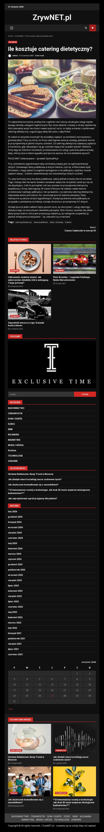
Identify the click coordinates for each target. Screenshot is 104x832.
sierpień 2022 (15, 596)
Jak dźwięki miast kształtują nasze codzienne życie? (35, 479)
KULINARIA (13, 42)
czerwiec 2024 (15, 538)
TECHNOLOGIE (15, 455)
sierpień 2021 (15, 644)
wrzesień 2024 (15, 527)
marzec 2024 (14, 554)
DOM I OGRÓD (15, 418)
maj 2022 (12, 612)
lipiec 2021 (13, 649)
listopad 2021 (15, 633)
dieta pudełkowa (41, 222)
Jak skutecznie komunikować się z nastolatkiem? (33, 484)
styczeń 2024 (15, 559)
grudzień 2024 (15, 517)
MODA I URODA (16, 445)
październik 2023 (16, 569)
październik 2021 (16, 638)
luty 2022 (12, 628)
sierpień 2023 (15, 580)
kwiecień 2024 (15, 548)
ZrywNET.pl (52, 17)
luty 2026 (12, 511)
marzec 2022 (14, 622)
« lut (10, 709)
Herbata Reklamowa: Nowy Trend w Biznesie (30, 474)
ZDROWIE (13, 461)
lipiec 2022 (13, 601)
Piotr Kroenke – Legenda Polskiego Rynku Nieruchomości (74, 259)
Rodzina (12, 450)
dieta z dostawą (56, 222)
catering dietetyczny (23, 222)
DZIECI (11, 424)
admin (15, 55)
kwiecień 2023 (15, 591)
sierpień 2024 (15, 532)
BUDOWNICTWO (16, 408)
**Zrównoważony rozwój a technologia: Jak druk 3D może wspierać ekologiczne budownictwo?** (74, 781)
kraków (68, 222)
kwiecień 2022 (15, 617)
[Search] (86, 28)
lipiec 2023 (13, 585)
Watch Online (92, 28)
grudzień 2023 (15, 564)
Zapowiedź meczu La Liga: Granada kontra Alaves (29, 304)
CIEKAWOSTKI (15, 413)
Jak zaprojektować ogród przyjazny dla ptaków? (32, 498)
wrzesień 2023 (15, 575)
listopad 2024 (15, 522)
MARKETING (14, 440)
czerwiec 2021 (15, 654)
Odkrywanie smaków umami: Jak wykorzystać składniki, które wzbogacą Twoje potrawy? (29, 259)
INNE (10, 429)
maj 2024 (12, 543)
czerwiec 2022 (15, 607)
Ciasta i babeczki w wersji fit (80, 229)
